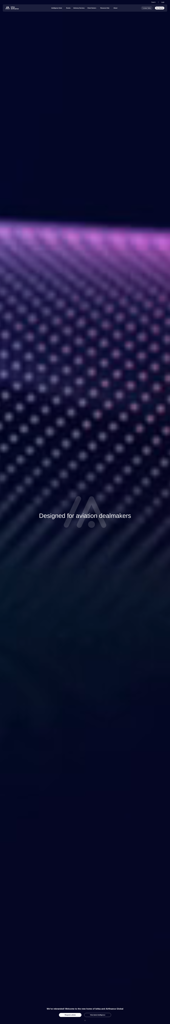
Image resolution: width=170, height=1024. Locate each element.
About (115, 8)
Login (162, 2)
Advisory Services (79, 8)
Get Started (159, 8)
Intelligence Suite (56, 8)
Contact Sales (146, 8)
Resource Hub (104, 8)
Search (153, 2)
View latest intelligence (97, 1015)
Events (68, 8)
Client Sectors (91, 8)
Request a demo (70, 1015)
